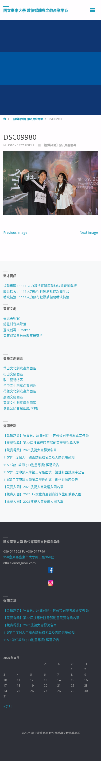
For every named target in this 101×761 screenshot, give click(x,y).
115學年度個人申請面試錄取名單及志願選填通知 (39, 457)
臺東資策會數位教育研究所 (23, 335)
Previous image (15, 232)
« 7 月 (7, 706)
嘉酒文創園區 (13, 397)
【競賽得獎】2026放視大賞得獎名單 (30, 450)
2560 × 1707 (16, 145)
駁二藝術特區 (13, 380)
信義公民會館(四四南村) (20, 408)
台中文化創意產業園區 (19, 385)
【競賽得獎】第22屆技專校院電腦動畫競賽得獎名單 (41, 443)
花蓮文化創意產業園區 (19, 391)
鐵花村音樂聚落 (14, 324)
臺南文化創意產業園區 (19, 403)
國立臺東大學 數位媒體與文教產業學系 (35, 10)
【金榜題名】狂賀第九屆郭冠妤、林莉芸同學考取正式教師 (46, 435)
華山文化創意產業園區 (19, 368)
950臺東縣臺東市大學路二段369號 (28, 557)
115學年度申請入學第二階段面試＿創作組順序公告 (40, 479)
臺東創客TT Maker (16, 330)
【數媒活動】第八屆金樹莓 (27, 119)
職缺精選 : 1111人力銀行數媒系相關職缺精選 (36, 297)
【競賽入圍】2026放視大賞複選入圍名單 (33, 501)
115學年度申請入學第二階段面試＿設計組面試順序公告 (44, 472)
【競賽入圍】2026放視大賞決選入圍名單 (33, 487)
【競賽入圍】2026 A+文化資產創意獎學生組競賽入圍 (42, 494)
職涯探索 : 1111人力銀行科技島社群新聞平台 (36, 291)
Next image (89, 232)
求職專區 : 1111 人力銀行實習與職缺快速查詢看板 (40, 286)
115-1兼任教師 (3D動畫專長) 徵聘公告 (31, 465)
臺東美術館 (11, 318)
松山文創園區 (13, 374)
